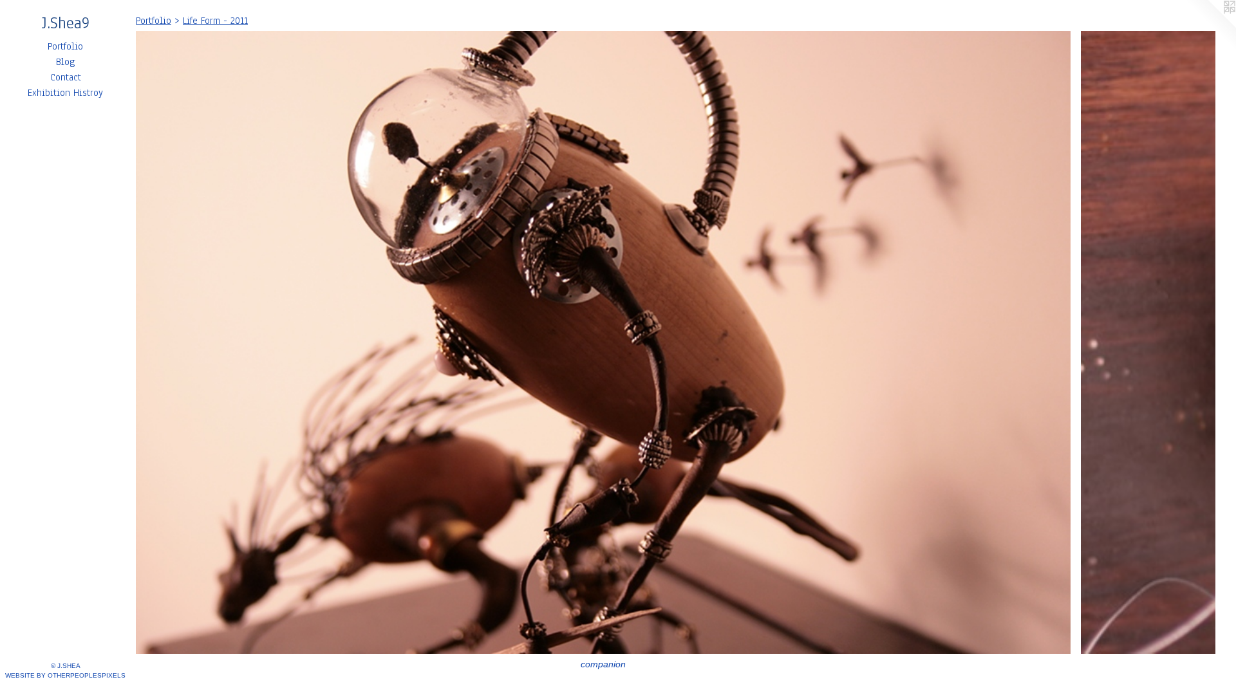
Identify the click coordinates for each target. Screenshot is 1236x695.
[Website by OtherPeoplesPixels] (1210, 25)
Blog (65, 61)
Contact (65, 77)
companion (603, 664)
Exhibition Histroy (65, 92)
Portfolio (65, 46)
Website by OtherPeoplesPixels (65, 675)
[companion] (603, 342)
